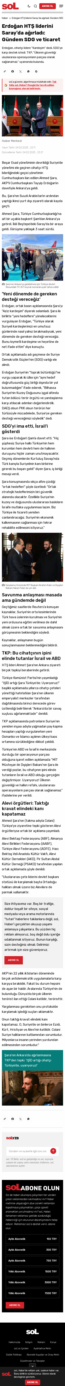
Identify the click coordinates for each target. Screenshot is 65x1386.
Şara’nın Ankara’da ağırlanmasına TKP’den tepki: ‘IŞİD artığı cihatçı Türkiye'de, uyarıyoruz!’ (27, 1060)
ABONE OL (47, 6)
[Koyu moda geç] (29, 6)
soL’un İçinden (21, 1348)
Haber (5, 18)
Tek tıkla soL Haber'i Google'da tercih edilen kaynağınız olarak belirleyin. (32, 85)
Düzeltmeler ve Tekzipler (32, 1361)
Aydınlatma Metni (42, 1348)
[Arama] (35, 6)
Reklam (41, 1342)
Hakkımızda (14, 1342)
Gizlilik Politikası (14, 1354)
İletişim (28, 1342)
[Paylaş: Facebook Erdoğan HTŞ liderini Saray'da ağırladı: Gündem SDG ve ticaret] (12, 71)
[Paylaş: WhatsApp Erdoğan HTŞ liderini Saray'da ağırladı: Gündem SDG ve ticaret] (28, 71)
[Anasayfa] (32, 1331)
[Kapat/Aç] (32, 1365)
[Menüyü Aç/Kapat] (60, 6)
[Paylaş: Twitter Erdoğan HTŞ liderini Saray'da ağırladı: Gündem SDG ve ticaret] (20, 71)
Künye (53, 1342)
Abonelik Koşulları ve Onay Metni (43, 1354)
